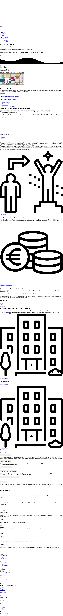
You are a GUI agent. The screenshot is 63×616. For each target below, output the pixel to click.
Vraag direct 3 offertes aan (3, 55)
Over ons (3, 32)
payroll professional (5, 149)
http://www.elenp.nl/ (3, 558)
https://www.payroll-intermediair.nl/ (5, 572)
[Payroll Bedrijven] (31, 447)
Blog (1, 27)
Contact (1, 28)
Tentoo (5, 39)
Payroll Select (6, 40)
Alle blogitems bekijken (3, 615)
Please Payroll (6, 41)
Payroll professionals (5, 37)
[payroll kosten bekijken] (31, 283)
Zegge (3, 136)
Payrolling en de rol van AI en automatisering (6, 613)
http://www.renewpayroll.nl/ (4, 565)
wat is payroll (6, 298)
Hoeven (3, 138)
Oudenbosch (3, 137)
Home (1, 26)
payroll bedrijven (6, 312)
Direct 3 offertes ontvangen (4, 384)
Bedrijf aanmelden (2, 590)
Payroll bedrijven (4, 38)
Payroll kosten (4, 36)
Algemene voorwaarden (3, 591)
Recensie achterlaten (3, 592)
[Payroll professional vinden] (31, 212)
